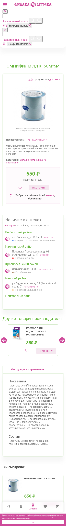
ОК (33, 522)
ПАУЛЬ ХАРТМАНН (36, 139)
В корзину (38, 187)
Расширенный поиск (16, 21)
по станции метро (39, 225)
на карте (10, 225)
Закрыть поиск (18, 25)
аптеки (50, 195)
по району (22, 225)
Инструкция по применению (28, 369)
